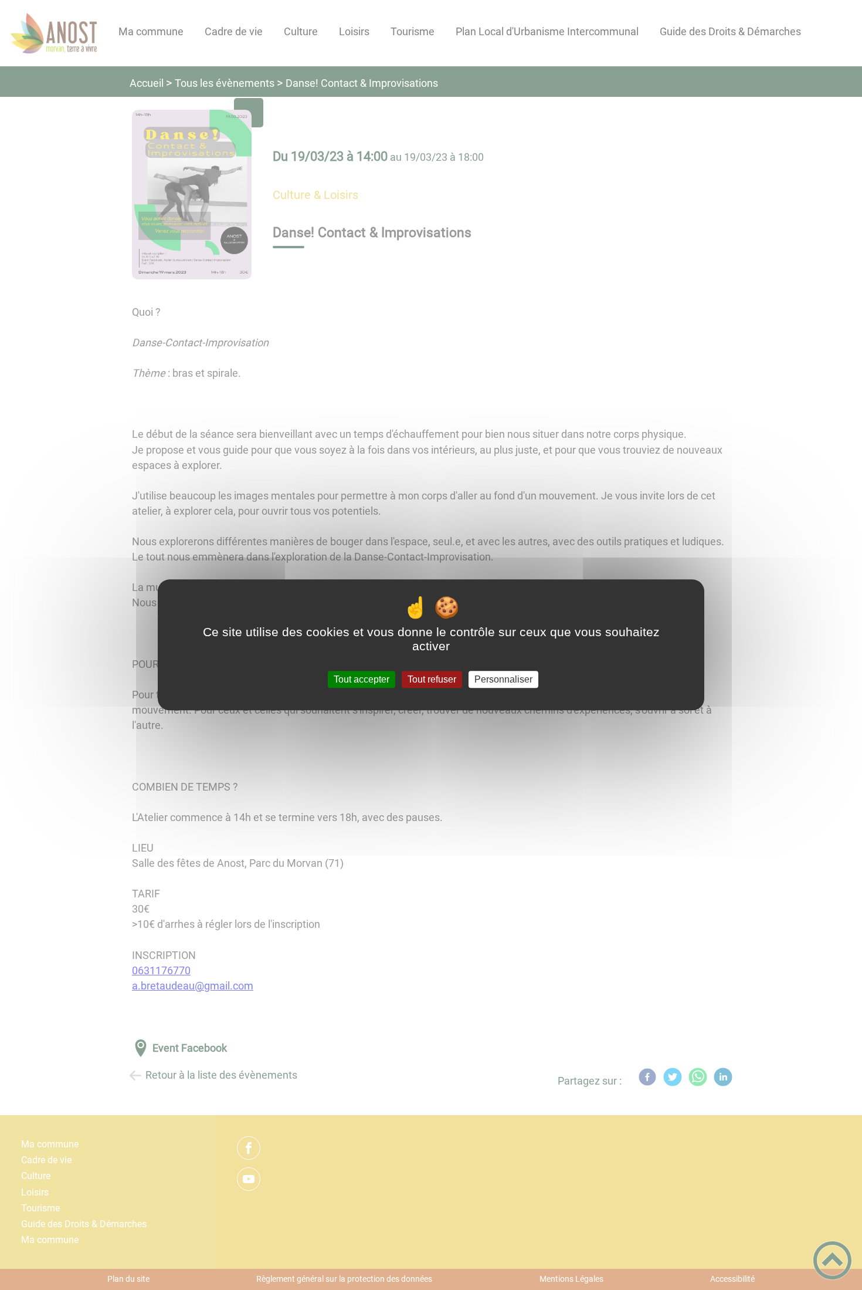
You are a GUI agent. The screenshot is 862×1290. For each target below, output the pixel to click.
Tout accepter (361, 679)
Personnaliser (503, 679)
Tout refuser (432, 679)
